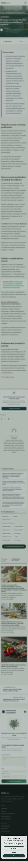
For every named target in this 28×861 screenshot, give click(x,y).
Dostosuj (15, 848)
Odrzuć (14, 852)
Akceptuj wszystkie (14, 855)
